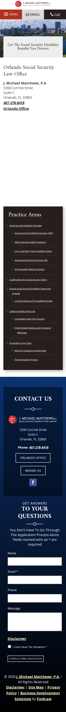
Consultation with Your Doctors (30, 318)
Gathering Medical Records (22, 311)
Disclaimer (17, 638)
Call (57, 14)
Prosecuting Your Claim (20, 343)
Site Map (36, 687)
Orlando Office (16, 108)
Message (14, 608)
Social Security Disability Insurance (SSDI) (34, 233)
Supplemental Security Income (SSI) (31, 260)
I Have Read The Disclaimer (30, 647)
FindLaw (44, 698)
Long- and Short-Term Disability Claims (33, 251)
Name (12, 553)
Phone (12, 590)
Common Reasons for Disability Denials (33, 301)
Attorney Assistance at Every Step (30, 350)
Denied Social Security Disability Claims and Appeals (30, 291)
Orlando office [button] (33, 458)
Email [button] (35, 14)
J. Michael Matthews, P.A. (38, 676)
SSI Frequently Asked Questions (30, 269)
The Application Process (26, 359)
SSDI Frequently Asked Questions (30, 242)
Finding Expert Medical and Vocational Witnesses (33, 330)
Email (13, 571)
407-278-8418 (13, 102)
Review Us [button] (33, 471)
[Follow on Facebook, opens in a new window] (33, 482)
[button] (11, 14)
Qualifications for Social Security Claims (28, 279)
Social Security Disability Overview (25, 225)
